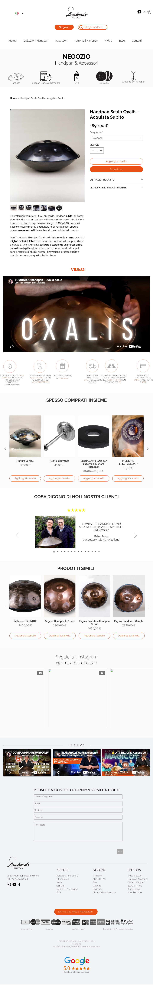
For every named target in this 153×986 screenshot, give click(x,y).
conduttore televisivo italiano (101, 539)
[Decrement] (92, 150)
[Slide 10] (57, 551)
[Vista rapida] (25, 436)
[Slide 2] (78, 551)
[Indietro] (17, 535)
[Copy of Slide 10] (54, 552)
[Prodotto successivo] (148, 448)
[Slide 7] (71, 551)
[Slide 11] (64, 551)
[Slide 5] (85, 551)
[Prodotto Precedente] (5, 448)
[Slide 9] (74, 551)
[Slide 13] (99, 551)
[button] (62, 879)
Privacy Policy (26, 929)
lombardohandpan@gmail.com (23, 876)
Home (13, 98)
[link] (149, 12)
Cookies (49, 929)
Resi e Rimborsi (78, 929)
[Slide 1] (92, 551)
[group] (76, 448)
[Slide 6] (88, 551)
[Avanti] (135, 535)
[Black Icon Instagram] (9, 884)
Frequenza (96, 132)
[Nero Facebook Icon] (19, 884)
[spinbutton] (97, 150)
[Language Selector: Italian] (19, 13)
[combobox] (116, 138)
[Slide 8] (61, 551)
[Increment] (101, 150)
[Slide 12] (68, 551)
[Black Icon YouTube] (14, 884)
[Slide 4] (81, 551)
